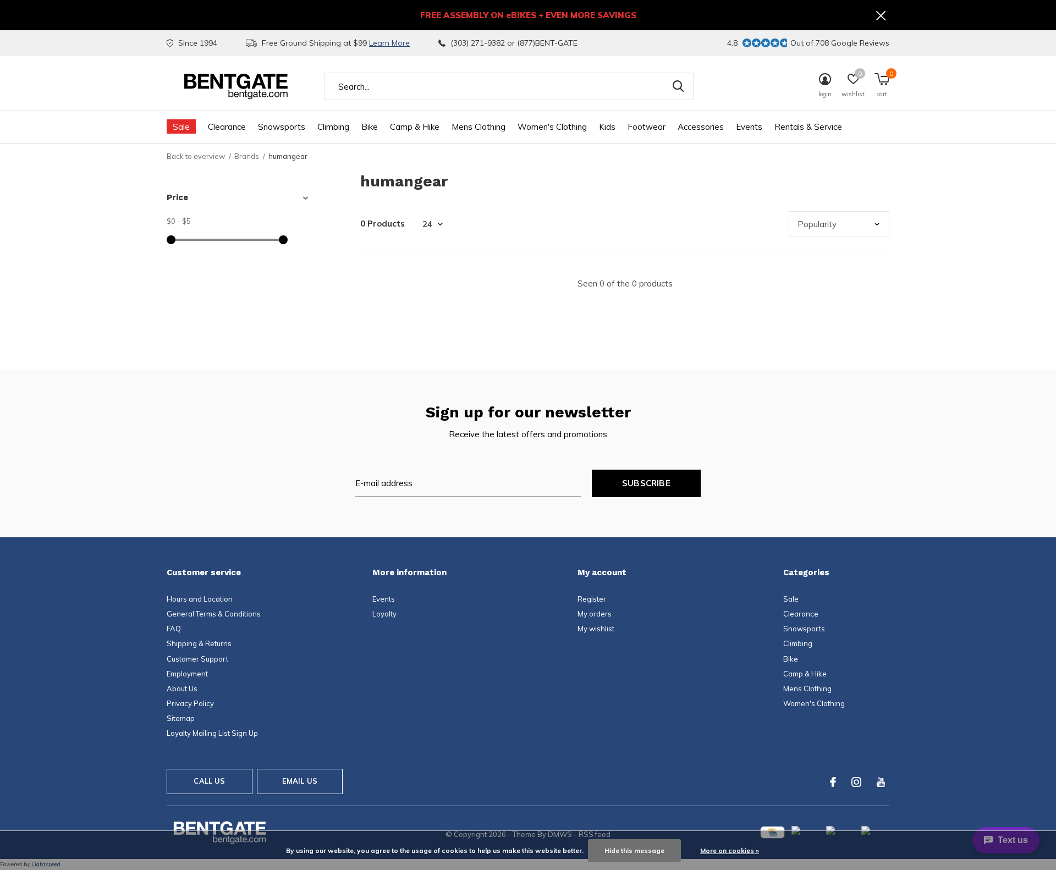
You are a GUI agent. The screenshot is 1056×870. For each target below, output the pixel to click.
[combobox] (509, 86)
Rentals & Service (808, 127)
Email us (299, 781)
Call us (209, 781)
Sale (181, 127)
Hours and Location (200, 598)
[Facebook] (833, 782)
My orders (595, 613)
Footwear (647, 127)
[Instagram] (856, 782)
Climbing (333, 127)
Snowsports (281, 127)
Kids (607, 127)
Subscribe (646, 483)
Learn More (389, 43)
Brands (246, 156)
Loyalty (384, 613)
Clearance (227, 127)
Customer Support (197, 658)
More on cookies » (729, 850)
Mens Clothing (478, 127)
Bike (369, 127)
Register (592, 598)
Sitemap (181, 718)
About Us (182, 688)
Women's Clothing (552, 127)
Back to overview (196, 156)
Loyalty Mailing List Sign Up (212, 733)
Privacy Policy (190, 703)
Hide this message (634, 850)
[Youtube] (881, 782)
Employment (187, 673)
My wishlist (596, 628)
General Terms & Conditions (214, 613)
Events (749, 127)
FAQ (174, 628)
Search (678, 86)
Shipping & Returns (199, 643)
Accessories (701, 127)
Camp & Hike (414, 127)
